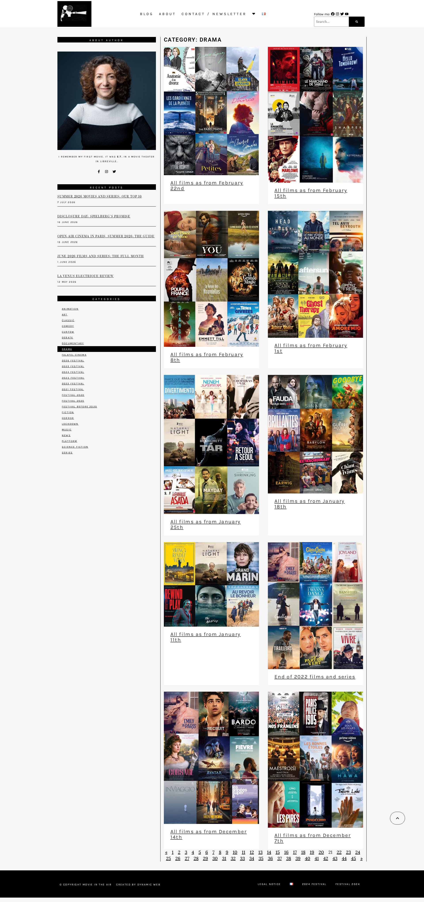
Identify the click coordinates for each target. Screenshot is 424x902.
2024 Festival (73, 372)
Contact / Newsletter (214, 14)
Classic (68, 320)
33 (242, 858)
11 (243, 852)
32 (233, 858)
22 (339, 852)
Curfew (68, 331)
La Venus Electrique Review (85, 276)
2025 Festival (73, 366)
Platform (69, 441)
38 (288, 858)
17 (295, 852)
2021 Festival (73, 389)
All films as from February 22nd (206, 185)
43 (335, 858)
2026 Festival (73, 360)
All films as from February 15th (310, 193)
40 (307, 858)
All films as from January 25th (205, 524)
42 (325, 858)
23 (348, 852)
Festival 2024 (347, 884)
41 (317, 858)
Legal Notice (269, 884)
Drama (67, 349)
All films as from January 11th (205, 637)
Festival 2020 (73, 395)
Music (67, 429)
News (66, 435)
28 (196, 858)
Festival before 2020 (79, 406)
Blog (146, 14)
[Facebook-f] (99, 171)
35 (261, 858)
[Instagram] (337, 14)
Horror (68, 418)
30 (215, 858)
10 (235, 852)
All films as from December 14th (208, 834)
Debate (67, 337)
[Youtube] (346, 14)
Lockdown (70, 423)
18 (303, 852)
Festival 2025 (73, 400)
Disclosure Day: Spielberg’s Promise (93, 216)
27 (187, 858)
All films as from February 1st (310, 348)
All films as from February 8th (206, 357)
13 (260, 852)
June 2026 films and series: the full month (100, 256)
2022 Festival (73, 383)
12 (252, 852)
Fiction (68, 412)
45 (353, 858)
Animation (70, 308)
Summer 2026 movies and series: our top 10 (99, 196)
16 (286, 852)
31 (224, 858)
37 (279, 858)
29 (205, 858)
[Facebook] (333, 14)
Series (67, 452)
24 (357, 852)
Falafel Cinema (74, 354)
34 (251, 858)
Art (65, 314)
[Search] (357, 22)
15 (278, 852)
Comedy (68, 326)
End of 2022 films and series (314, 677)
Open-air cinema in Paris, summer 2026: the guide (105, 236)
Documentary (73, 343)
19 (312, 852)
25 (168, 858)
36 (270, 858)
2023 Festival (73, 377)
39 (298, 858)
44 (344, 858)
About (167, 14)
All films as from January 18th (309, 504)
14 (269, 852)
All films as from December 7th (312, 838)
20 (321, 852)
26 (177, 858)
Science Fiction (75, 446)
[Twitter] (342, 14)
